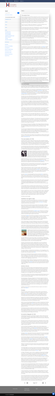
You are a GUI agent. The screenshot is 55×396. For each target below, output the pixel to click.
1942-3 (6, 27)
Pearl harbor (41, 202)
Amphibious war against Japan (9, 35)
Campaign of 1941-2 (37, 210)
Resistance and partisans (8, 54)
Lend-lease (6, 44)
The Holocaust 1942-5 (8, 52)
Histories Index (15, 388)
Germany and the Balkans (9, 46)
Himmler (38, 169)
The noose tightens (8, 34)
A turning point (7, 47)
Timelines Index (26, 388)
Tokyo (35, 252)
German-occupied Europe (9, 49)
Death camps (42, 160)
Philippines (27, 287)
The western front (8, 31)
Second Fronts (7, 55)
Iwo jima (37, 350)
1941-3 (6, 24)
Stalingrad (43, 46)
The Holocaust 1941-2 (8, 50)
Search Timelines (27, 390)
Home (6, 1)
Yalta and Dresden (8, 33)
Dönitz (42, 174)
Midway (27, 215)
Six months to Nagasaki (8, 39)
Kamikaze (31, 261)
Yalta (26, 293)
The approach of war (8, 19)
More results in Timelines (8, 14)
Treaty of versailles (24, 93)
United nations (40, 90)
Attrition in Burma (8, 37)
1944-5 (6, 30)
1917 (36, 92)
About (37, 388)
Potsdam (6, 38)
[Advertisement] (35, 5)
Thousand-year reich (27, 136)
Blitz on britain (44, 355)
